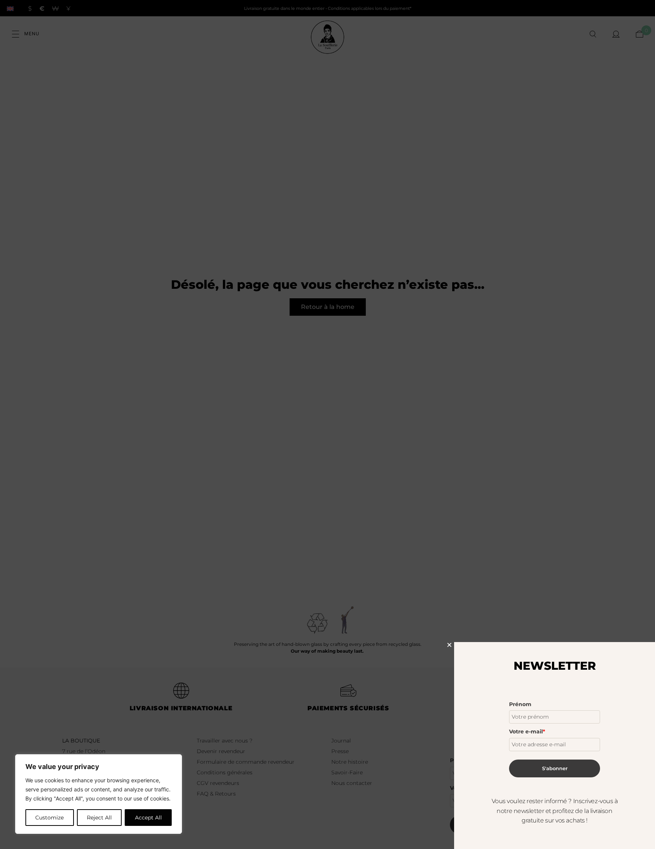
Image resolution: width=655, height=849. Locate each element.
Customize (49, 817)
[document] (327, 424)
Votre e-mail (527, 731)
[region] (98, 794)
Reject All (99, 817)
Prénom (520, 704)
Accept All (148, 817)
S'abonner (554, 768)
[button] (449, 645)
